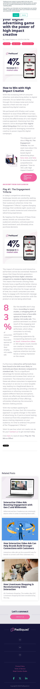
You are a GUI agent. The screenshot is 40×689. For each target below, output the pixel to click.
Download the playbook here (28, 177)
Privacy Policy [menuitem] (20, 666)
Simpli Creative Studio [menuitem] (20, 671)
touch (18, 341)
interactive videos (28, 341)
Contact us (13, 432)
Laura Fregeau (10, 39)
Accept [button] (16, 15)
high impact (16, 44)
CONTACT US (20, 617)
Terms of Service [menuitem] (20, 669)
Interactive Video (28, 44)
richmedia (7, 44)
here (22, 158)
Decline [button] (24, 15)
